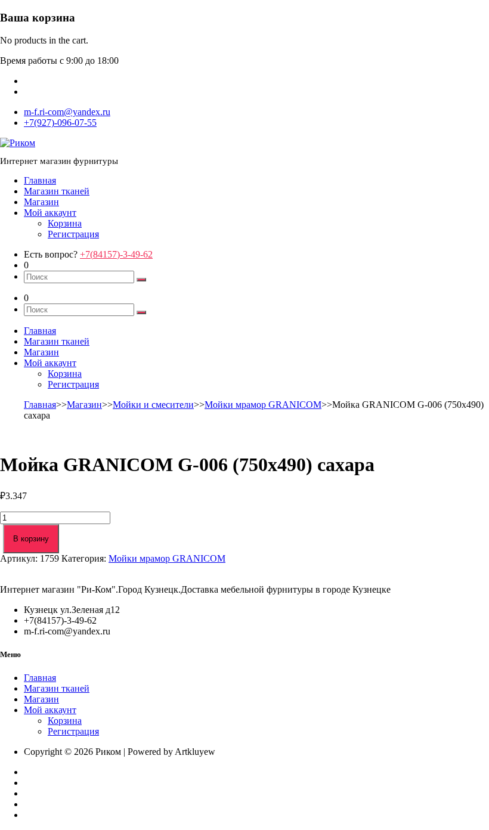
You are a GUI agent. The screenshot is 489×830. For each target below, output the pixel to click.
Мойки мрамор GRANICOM (263, 404)
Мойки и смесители (153, 404)
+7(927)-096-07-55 (60, 122)
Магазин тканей (56, 191)
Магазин (41, 202)
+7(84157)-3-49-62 (116, 254)
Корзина (65, 223)
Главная (40, 180)
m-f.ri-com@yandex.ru (67, 112)
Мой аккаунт (50, 213)
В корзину (31, 538)
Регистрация (73, 234)
